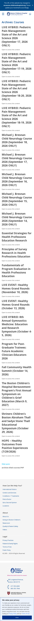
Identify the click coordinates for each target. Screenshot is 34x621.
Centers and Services (9, 493)
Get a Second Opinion (10, 503)
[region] (17, 609)
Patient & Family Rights (10, 544)
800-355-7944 (15, 589)
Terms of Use (25, 613)
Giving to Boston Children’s (11, 520)
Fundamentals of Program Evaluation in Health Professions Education (16, 270)
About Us (6, 516)
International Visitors (10, 489)
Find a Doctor (7, 499)
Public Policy (7, 550)
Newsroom (6, 523)
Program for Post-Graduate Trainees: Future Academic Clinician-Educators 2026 (14, 351)
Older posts (6, 464)
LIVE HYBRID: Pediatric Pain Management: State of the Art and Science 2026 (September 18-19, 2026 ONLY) (16, 117)
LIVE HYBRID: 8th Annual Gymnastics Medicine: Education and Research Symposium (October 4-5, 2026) (17, 326)
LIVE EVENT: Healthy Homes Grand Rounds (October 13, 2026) (16, 304)
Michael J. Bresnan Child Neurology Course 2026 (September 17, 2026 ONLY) (17, 160)
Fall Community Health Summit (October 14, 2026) (16, 370)
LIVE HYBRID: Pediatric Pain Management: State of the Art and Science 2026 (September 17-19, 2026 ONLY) (16, 63)
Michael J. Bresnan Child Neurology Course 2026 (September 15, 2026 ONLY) (17, 199)
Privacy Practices (8, 540)
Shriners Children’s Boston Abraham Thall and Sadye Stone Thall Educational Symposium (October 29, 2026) (16, 423)
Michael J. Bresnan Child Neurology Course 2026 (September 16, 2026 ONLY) (17, 179)
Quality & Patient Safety (10, 526)
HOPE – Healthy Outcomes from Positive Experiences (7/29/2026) (15, 446)
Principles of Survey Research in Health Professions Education (16, 252)
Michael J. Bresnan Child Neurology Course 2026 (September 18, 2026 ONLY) (17, 140)
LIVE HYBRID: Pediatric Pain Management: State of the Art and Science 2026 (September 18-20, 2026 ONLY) (16, 90)
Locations (6, 506)
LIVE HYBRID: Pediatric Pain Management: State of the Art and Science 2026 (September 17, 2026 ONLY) (16, 36)
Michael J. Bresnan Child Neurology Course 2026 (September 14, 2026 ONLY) (17, 219)
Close (17, 617)
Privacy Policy (13, 613)
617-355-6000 (15, 586)
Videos (5, 530)
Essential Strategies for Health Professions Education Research (16, 236)
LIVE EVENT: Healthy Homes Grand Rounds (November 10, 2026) (16, 288)
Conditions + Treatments (11, 496)
